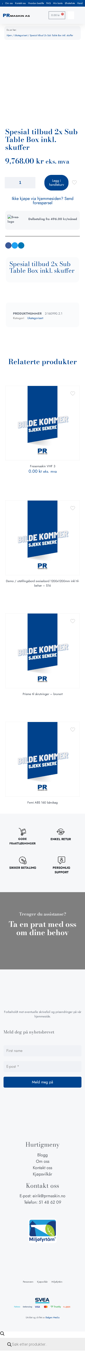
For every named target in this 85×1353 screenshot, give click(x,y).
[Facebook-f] (33, 1211)
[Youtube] (51, 1211)
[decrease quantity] (10, 182)
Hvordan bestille (36, 3)
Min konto (58, 3)
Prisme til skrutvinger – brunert (43, 694)
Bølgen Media (53, 1317)
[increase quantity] (30, 182)
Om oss (9, 3)
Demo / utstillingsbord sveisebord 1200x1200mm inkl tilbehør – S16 (42, 583)
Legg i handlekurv (56, 182)
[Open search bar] (2, 1333)
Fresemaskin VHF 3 (42, 466)
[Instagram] (42, 1211)
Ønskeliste (70, 3)
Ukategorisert (20, 35)
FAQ (48, 3)
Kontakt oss (20, 3)
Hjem (9, 35)
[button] (71, 15)
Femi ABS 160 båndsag (42, 802)
